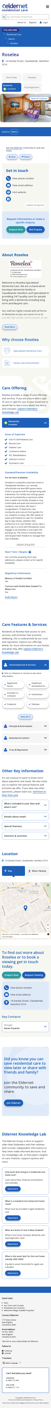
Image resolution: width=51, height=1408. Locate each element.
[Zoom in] (48, 925)
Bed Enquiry (35, 229)
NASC (6, 1303)
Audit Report (11, 597)
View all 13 (25, 716)
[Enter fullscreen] (48, 885)
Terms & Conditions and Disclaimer (20, 1400)
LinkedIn (7, 1353)
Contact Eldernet (10, 1315)
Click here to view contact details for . (20, 1341)
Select (14, 131)
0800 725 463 (13, 1380)
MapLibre (5, 934)
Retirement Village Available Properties (19, 1310)
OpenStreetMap (7, 937)
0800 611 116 (13, 1387)
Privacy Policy (38, 1400)
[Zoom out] (48, 928)
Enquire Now (16, 229)
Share (27, 156)
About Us (21, 22)
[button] (13, 684)
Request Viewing (34, 975)
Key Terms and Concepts (14, 1305)
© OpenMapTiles (25, 934)
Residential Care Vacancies (14, 1308)
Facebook (8, 1351)
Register (33, 22)
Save (12, 156)
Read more (13, 1188)
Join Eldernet (14, 1102)
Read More (10, 327)
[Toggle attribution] (48, 934)
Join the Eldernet (14, 147)
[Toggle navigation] (47, 6)
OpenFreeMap (15, 934)
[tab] (25, 423)
